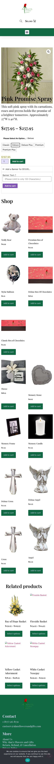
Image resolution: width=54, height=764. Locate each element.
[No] (50, 756)
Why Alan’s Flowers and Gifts (18, 742)
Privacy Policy (10, 748)
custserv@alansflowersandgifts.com (22, 726)
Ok (27, 760)
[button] (27, 32)
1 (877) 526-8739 (11, 721)
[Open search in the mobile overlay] (21, 21)
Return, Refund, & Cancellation (19, 745)
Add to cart (17, 161)
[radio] (6, 145)
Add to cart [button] (8, 254)
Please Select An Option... (14, 138)
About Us (7, 739)
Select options (13, 633)
